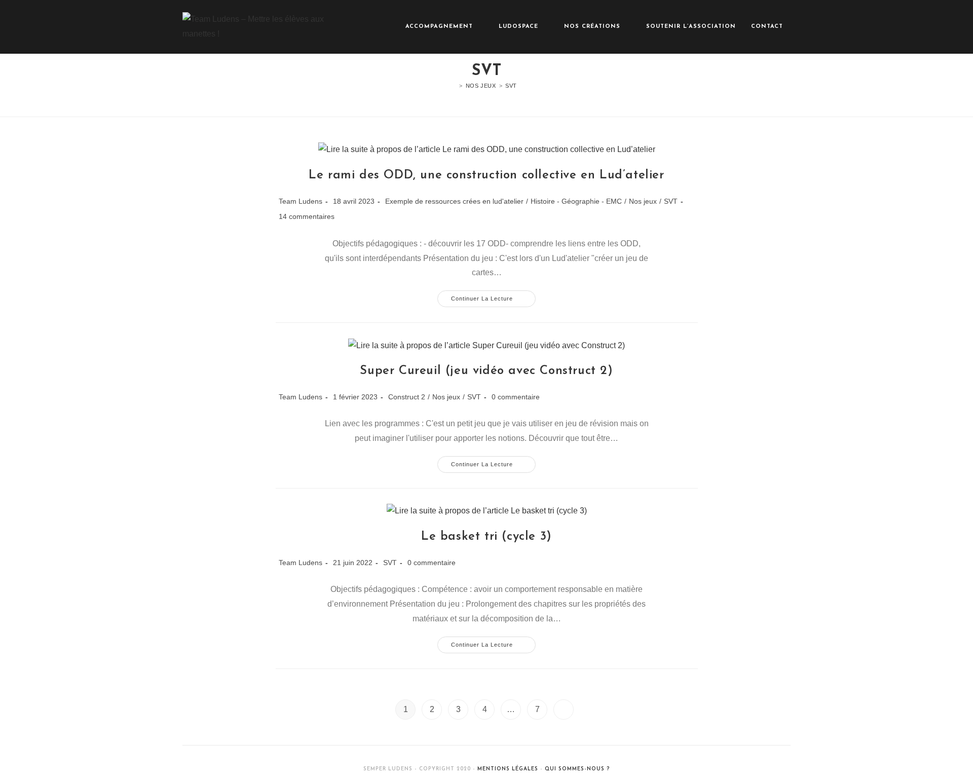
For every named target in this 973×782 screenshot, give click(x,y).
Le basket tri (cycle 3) (486, 537)
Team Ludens (300, 201)
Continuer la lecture (493, 301)
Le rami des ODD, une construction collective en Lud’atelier (486, 175)
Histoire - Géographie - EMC (576, 201)
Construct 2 (406, 397)
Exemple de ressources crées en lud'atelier (454, 201)
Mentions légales (507, 769)
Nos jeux (643, 201)
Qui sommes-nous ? (577, 769)
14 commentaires (306, 216)
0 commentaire (516, 397)
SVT (511, 86)
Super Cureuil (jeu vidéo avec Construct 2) (486, 371)
